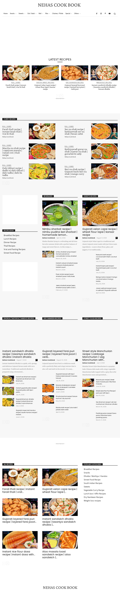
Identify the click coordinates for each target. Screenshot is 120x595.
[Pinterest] (105, 14)
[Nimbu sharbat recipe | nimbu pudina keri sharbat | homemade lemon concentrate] (60, 213)
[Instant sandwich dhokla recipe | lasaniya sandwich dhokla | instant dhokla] (104, 72)
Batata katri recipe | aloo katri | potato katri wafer (66, 409)
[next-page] (61, 95)
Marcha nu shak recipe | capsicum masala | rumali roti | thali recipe (13, 151)
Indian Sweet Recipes (45, 82)
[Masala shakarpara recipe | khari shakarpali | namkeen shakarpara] (48, 388)
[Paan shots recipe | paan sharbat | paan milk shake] (48, 276)
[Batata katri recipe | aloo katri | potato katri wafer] (48, 411)
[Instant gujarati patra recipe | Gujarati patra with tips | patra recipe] (8, 391)
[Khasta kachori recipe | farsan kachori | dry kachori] (48, 399)
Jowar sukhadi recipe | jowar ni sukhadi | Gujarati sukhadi (106, 289)
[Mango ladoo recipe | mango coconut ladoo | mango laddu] (88, 280)
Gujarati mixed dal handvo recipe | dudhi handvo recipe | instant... (26, 412)
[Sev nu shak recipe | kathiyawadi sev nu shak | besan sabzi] (104, 131)
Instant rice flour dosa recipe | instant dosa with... (18, 553)
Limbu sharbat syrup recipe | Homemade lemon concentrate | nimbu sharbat (66, 254)
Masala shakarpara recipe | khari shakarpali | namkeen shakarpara (66, 387)
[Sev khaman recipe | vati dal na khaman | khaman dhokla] (88, 405)
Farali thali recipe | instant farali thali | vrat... (18, 490)
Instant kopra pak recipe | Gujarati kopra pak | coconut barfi (106, 268)
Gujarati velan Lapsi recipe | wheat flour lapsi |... (59, 490)
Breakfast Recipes (104, 82)
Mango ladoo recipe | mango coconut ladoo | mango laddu (106, 279)
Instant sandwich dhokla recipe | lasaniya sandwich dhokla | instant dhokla (104, 87)
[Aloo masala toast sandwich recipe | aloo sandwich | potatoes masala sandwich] (60, 540)
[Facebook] (97, 14)
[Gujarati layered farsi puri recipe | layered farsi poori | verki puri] (74, 72)
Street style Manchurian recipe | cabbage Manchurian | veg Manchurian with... (97, 355)
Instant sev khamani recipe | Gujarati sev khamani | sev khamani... (26, 379)
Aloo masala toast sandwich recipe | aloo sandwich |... (56, 554)
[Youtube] (109, 14)
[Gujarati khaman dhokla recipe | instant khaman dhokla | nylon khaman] (8, 402)
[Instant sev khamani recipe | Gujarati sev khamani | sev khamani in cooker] (8, 380)
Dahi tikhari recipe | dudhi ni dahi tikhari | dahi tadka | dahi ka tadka (13, 171)
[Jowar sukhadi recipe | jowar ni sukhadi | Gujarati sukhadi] (88, 291)
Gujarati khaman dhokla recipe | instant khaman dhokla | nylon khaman (25, 401)
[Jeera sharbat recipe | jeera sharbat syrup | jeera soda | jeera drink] (48, 287)
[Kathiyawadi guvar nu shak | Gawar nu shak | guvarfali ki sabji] (104, 151)
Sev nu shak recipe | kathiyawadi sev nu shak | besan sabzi (75, 131)
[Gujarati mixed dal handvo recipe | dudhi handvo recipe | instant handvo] (8, 413)
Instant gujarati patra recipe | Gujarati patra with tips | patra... (26, 390)
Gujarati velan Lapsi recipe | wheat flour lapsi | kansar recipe (45, 87)
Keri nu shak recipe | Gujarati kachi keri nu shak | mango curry (76, 171)
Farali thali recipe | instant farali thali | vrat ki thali (16, 86)
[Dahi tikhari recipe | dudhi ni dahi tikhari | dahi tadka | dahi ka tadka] (42, 171)
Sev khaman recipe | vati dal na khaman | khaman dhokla (106, 403)
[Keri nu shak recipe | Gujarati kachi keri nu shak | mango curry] (104, 171)
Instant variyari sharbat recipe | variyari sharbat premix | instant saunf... (66, 265)
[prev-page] (57, 95)
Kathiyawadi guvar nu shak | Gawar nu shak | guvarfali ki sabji (76, 151)
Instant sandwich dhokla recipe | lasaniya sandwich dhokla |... (59, 521)
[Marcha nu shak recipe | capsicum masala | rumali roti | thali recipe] (42, 151)
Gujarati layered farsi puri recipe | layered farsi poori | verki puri (74, 87)
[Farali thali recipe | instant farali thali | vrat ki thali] (15, 72)
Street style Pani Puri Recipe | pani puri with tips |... (106, 392)
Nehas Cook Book (7, 137)
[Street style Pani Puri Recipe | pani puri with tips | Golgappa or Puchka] (88, 394)
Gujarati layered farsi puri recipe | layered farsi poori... (19, 520)
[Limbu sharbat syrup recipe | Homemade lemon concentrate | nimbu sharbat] (48, 254)
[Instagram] (101, 14)
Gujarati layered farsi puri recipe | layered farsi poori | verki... (59, 354)
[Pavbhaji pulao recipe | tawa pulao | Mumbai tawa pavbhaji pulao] (88, 416)
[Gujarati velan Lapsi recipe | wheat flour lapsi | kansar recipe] (45, 72)
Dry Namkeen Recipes (75, 82)
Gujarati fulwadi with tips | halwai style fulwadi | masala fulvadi (66, 376)
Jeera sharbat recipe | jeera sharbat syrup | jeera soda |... (66, 286)
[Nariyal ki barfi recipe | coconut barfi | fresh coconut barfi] (88, 258)
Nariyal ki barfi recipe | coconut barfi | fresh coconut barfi (106, 257)
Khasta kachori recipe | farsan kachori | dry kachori (66, 397)
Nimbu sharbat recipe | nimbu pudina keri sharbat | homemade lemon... (59, 232)
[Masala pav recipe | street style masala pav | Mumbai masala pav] (88, 383)
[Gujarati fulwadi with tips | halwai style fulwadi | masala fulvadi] (48, 377)
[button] (115, 14)
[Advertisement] (60, 39)
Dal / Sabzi (15, 82)
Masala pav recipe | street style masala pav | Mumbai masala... (106, 382)
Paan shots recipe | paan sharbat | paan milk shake (65, 275)
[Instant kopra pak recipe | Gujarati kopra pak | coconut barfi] (88, 269)
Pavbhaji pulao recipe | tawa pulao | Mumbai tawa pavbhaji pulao (106, 415)
